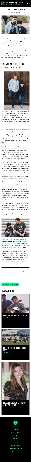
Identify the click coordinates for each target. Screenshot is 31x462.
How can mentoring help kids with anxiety (15, 315)
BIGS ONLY (15, 435)
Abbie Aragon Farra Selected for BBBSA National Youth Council (14, 404)
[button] (27, 3)
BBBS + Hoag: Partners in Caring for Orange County (15, 349)
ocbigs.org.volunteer (7, 273)
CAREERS (15, 442)
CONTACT (15, 429)
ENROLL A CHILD (15, 432)
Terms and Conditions (15, 448)
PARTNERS (15, 438)
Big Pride (17, 241)
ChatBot (13, 451)
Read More (5, 317)
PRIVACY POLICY (15, 445)
